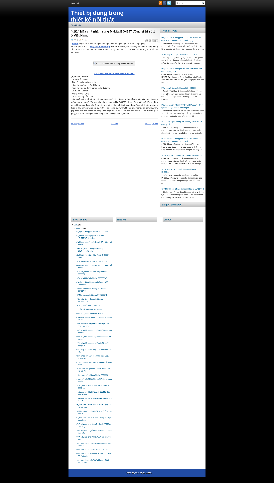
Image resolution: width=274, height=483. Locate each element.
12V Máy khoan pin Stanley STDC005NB (91, 295)
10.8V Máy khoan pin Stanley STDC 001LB (179, 54)
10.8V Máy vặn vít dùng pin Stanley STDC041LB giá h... (89, 249)
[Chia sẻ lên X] (153, 41)
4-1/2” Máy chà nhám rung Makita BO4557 (114, 73)
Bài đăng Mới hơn (77, 123)
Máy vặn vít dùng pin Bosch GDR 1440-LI (178, 88)
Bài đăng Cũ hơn (151, 123)
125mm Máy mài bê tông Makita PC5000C (92, 375)
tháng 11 (79, 228)
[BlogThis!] (150, 41)
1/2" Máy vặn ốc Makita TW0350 (88, 305)
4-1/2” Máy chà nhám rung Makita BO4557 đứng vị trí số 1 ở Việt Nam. (113, 33)
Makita (75, 43)
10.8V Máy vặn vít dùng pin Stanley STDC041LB (181, 155)
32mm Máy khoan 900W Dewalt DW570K (92, 449)
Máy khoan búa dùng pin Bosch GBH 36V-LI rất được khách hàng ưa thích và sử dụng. (181, 39)
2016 (76, 224)
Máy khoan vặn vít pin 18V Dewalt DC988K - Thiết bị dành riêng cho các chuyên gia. (182, 106)
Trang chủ (75, 3)
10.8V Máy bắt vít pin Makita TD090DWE (91, 278)
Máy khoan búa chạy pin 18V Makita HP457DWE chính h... (90, 236)
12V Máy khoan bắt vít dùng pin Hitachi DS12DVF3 (182, 188)
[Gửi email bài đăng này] (146, 41)
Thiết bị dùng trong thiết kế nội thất (97, 16)
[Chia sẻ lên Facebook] (156, 41)
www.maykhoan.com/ (143, 472)
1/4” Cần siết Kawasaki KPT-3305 (89, 309)
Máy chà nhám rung (100, 46)
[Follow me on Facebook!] (165, 4)
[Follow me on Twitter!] (169, 4)
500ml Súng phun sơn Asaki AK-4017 (90, 313)
